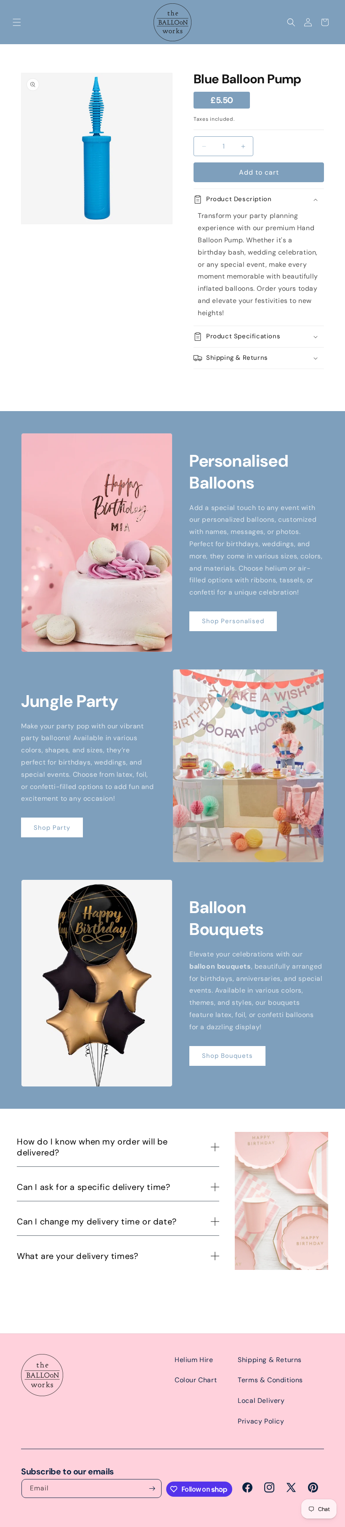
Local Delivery (261, 1400)
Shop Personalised (233, 621)
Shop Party (52, 827)
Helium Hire (194, 1359)
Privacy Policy (261, 1421)
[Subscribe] (152, 1488)
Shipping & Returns (270, 1359)
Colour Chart (196, 1380)
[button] (16, 22)
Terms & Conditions (270, 1380)
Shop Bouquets (227, 1056)
